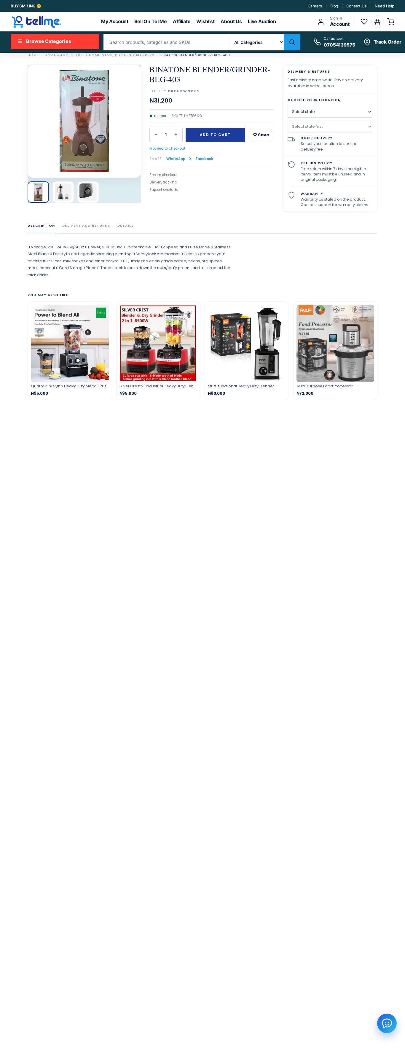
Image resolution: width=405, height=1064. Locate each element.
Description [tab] (41, 225)
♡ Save (261, 135)
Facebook (204, 158)
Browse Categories (44, 41)
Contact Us (356, 6)
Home (33, 55)
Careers (315, 6)
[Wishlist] (364, 21)
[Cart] (390, 21)
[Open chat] (387, 1023)
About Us (231, 21)
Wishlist (205, 21)
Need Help (384, 6)
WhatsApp (175, 158)
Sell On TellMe (150, 21)
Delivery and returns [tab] (86, 225)
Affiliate (182, 21)
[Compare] (377, 21)
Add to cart (215, 134)
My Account (114, 21)
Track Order (387, 42)
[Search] (292, 42)
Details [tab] (125, 225)
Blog (334, 6)
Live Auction (262, 21)
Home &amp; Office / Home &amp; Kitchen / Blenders (100, 55)
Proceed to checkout (167, 148)
